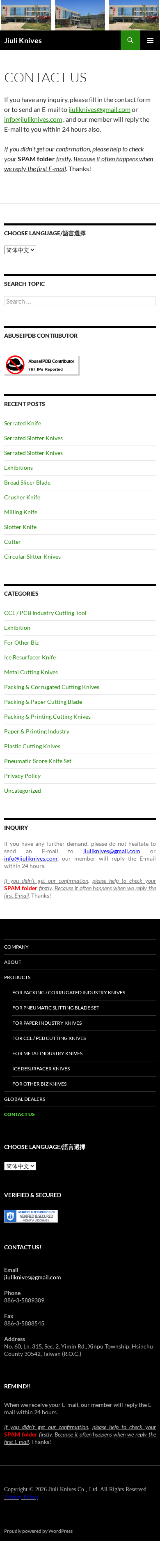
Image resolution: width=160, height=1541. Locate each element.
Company (16, 947)
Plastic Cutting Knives (32, 746)
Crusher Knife (22, 497)
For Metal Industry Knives (47, 1053)
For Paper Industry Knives (47, 1023)
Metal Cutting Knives (31, 671)
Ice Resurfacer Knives (41, 1068)
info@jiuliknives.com (33, 119)
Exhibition (17, 627)
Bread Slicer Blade (27, 482)
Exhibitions (18, 467)
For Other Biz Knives (39, 1084)
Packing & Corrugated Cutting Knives (51, 686)
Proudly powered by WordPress (38, 1531)
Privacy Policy (22, 775)
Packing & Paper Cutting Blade (43, 701)
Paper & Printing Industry (36, 731)
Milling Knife (20, 511)
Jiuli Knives (23, 40)
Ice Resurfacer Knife (30, 657)
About (12, 962)
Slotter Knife (20, 526)
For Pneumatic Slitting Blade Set (55, 1008)
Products (17, 977)
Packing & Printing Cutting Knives (47, 716)
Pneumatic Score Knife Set (37, 760)
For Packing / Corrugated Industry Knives (68, 992)
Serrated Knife (22, 423)
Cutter (12, 541)
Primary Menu (150, 40)
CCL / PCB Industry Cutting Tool (45, 612)
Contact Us (19, 1114)
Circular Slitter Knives (32, 556)
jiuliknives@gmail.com (99, 109)
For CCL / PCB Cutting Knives (49, 1038)
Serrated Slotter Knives (33, 437)
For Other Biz (21, 642)
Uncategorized (22, 790)
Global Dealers (24, 1099)
